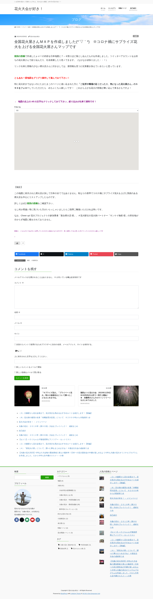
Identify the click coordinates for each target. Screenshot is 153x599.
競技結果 (64, 548)
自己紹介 (22, 431)
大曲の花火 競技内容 (68, 545)
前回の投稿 (19, 56)
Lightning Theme (76, 593)
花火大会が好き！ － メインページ (33, 422)
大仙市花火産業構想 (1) (67, 490)
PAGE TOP (147, 579)
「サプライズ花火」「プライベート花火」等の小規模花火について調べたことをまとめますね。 (57, 395)
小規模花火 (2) (63, 518)
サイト (17, 334)
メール (18, 323)
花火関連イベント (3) (65, 533)
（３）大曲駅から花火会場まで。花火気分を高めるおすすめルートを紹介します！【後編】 (55, 413)
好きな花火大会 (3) (64, 514)
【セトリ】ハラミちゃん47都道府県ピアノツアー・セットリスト (45, 439)
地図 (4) (60, 481)
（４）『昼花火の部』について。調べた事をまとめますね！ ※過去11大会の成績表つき (54, 448)
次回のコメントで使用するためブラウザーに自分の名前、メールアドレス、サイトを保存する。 (54, 344)
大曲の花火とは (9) (66, 495)
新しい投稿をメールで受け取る (28, 372)
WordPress (64, 593)
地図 (135, 36)
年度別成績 (86, 545)
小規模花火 (34, 260)
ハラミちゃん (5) (64, 476)
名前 (17, 312)
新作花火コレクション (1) (68, 509)
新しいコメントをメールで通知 (28, 367)
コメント (19, 283)
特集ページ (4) (63, 528)
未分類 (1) (61, 523)
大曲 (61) (61, 485)
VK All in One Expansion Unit (91, 593)
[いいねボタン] (17, 243)
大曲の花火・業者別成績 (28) (69, 504)
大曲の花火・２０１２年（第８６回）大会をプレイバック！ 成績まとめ (48, 435)
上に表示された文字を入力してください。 (31, 356)
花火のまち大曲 (79, 548)
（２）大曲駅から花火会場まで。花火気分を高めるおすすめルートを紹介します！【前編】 (55, 444)
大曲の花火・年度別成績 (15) (69, 500)
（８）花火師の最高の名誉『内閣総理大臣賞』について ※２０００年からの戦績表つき (55, 417)
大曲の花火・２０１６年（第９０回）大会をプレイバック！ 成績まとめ (48, 426)
